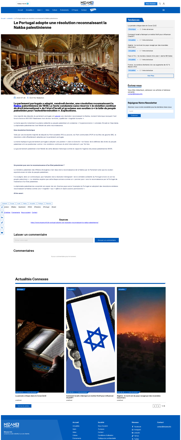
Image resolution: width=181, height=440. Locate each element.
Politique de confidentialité (107, 438)
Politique (40, 203)
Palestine (48, 203)
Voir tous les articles (23, 406)
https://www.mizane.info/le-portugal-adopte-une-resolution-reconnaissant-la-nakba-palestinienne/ (64, 222)
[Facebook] (2, 207)
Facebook (137, 427)
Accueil (20, 10)
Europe (12, 203)
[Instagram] (2, 212)
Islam (40, 10)
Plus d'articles (5, 212)
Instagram (137, 430)
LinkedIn (137, 433)
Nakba (25, 203)
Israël (18, 203)
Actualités (30, 10)
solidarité (10, 18)
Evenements (16, 212)
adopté (57, 116)
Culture (54, 10)
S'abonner (134, 115)
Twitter (136, 439)
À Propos (75, 10)
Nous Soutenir (151, 4)
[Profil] (164, 4)
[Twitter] (2, 228)
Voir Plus (150, 76)
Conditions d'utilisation (105, 435)
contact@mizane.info (135, 94)
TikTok (136, 436)
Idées (47, 10)
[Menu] (163, 10)
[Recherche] (160, 4)
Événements (64, 10)
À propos (101, 429)
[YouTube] (2, 233)
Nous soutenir (26, 212)
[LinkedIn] (2, 217)
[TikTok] (2, 223)
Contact (84, 10)
